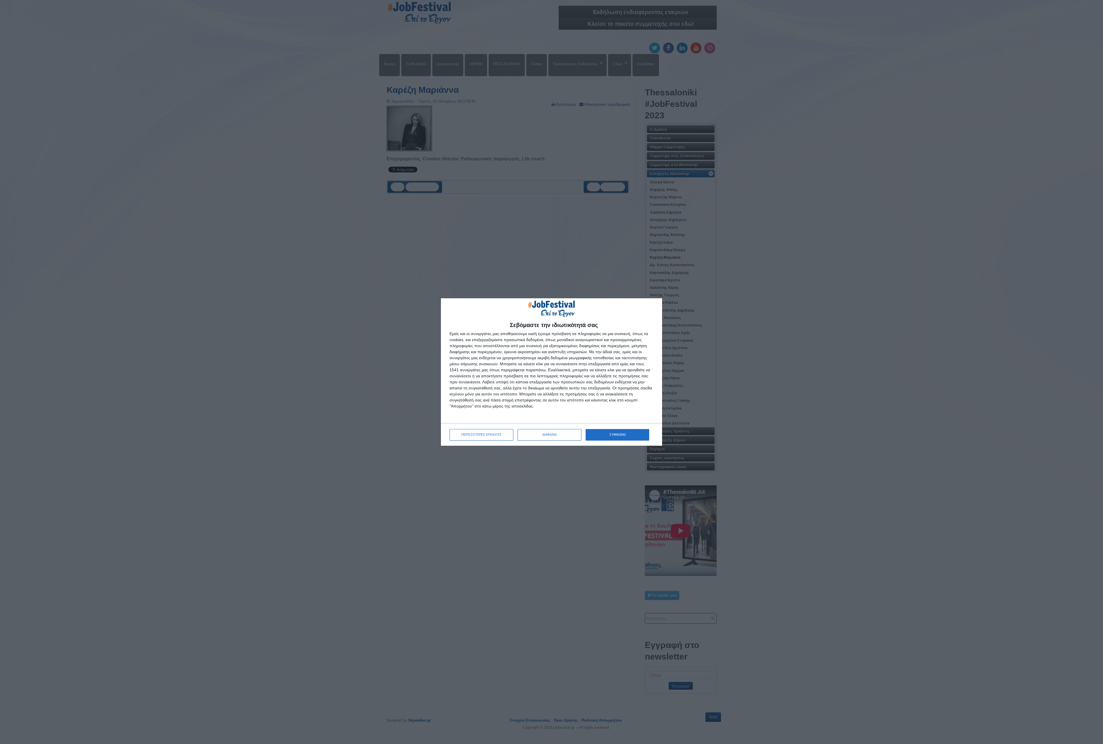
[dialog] (551, 371)
